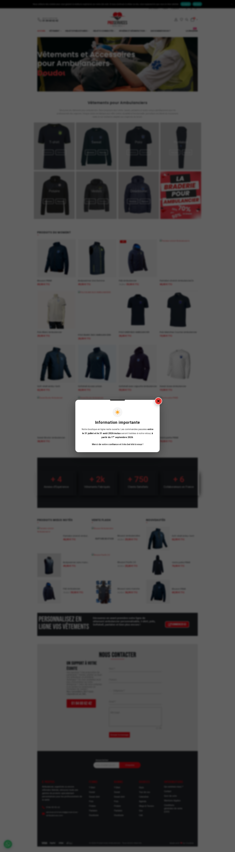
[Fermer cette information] (158, 401)
